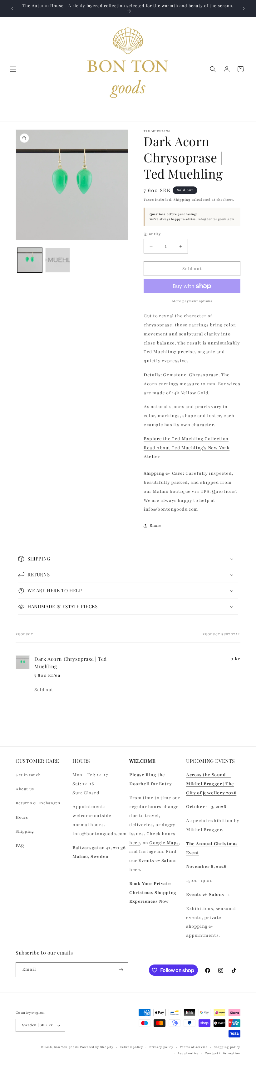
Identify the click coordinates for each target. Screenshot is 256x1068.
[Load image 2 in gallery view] (57, 260)
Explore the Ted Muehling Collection (186, 439)
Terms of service (194, 1047)
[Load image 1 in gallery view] (29, 260)
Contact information (222, 1053)
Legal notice (188, 1053)
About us (25, 789)
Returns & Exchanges (38, 803)
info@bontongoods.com (216, 219)
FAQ (20, 845)
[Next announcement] (244, 8)
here (134, 843)
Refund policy (131, 1047)
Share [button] (156, 525)
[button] (13, 69)
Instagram (151, 851)
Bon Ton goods (66, 1047)
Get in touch (28, 774)
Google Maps (164, 843)
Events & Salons (157, 861)
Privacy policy (161, 1047)
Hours (22, 817)
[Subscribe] (121, 969)
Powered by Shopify (97, 1047)
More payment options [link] (192, 301)
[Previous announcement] (12, 8)
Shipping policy (227, 1047)
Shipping (182, 199)
